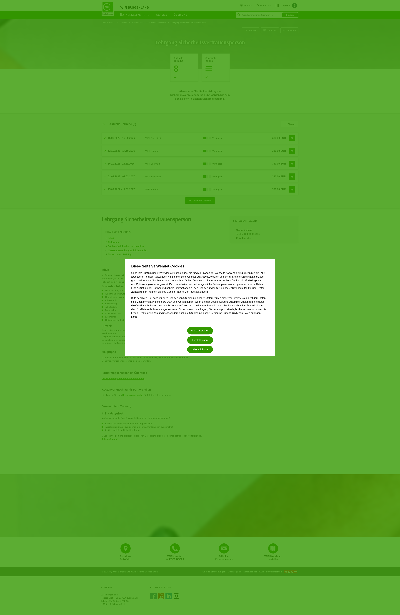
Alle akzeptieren (200, 330)
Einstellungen (200, 340)
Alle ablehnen (200, 349)
